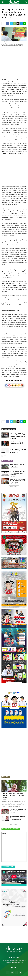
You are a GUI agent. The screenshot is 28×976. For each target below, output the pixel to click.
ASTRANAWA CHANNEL (8, 866)
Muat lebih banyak (13, 486)
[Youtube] (20, 972)
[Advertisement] (14, 63)
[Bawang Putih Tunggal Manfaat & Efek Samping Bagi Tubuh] (5, 811)
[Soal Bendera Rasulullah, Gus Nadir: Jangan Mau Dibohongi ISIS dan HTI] (5, 473)
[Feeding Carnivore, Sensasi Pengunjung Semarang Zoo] (5, 466)
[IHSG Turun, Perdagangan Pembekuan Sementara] (5, 443)
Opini (3, 791)
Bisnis (3, 436)
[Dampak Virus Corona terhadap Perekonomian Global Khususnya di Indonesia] (14, 786)
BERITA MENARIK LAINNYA (8, 429)
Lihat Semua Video (14, 885)
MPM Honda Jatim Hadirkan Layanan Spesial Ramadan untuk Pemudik (18, 450)
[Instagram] (12, 972)
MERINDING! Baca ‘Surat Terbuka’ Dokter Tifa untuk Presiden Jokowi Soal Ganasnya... (18, 818)
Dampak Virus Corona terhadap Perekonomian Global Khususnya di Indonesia (13, 795)
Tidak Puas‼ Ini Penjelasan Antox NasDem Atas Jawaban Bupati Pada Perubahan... (18, 481)
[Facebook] (7, 972)
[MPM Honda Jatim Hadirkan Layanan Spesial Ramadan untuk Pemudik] (5, 450)
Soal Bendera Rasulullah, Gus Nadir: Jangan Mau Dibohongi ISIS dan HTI (17, 473)
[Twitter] (16, 972)
